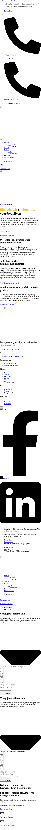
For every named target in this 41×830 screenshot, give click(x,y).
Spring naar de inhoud (7, 1)
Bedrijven (7, 404)
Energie (6, 142)
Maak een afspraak (6, 204)
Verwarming (12, 153)
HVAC (6, 150)
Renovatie (7, 155)
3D (5, 159)
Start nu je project (6, 809)
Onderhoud (8, 161)
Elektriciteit (12, 144)
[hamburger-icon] (1, 139)
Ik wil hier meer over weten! (9, 283)
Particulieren (8, 402)
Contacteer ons (5, 169)
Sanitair (6, 148)
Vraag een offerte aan (7, 235)
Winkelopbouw (9, 157)
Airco (10, 152)
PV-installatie (12, 146)
